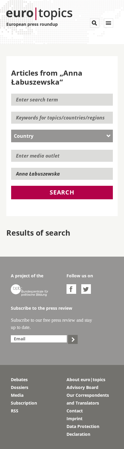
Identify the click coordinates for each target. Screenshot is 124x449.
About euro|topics (86, 379)
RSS (14, 411)
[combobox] (62, 136)
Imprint (74, 418)
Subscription (24, 403)
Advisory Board (82, 387)
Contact (75, 411)
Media (17, 395)
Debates (19, 379)
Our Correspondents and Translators (88, 399)
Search (62, 192)
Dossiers (19, 387)
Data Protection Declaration (83, 430)
